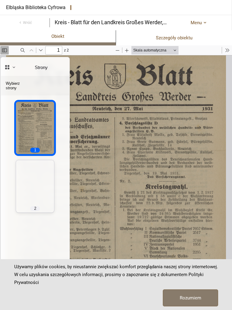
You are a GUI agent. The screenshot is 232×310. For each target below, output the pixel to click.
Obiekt (57, 36)
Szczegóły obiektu (174, 38)
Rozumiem (190, 298)
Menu (196, 22)
